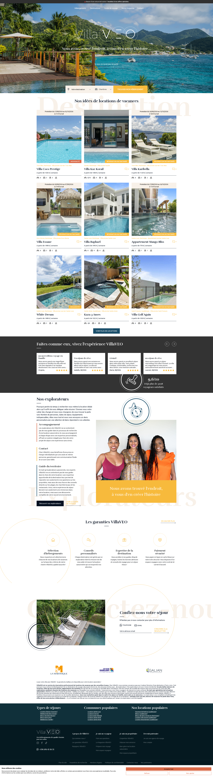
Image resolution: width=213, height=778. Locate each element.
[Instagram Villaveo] (38, 743)
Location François (93, 713)
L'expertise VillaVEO (127, 738)
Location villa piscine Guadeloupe (145, 717)
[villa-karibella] (154, 145)
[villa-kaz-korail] (106, 145)
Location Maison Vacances (48, 711)
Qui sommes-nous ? (79, 738)
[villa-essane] (59, 218)
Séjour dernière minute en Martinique (147, 715)
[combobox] (82, 89)
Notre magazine (128, 8)
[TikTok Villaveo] (46, 743)
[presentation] (167, 344)
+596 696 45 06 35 (46, 749)
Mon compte (147, 742)
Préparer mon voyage (103, 746)
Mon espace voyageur (103, 750)
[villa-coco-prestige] (59, 145)
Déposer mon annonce (127, 742)
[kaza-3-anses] (106, 290)
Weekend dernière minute (48, 713)
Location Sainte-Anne (94, 717)
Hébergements (80, 8)
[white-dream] (59, 290)
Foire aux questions (102, 738)
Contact (140, 8)
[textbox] (82, 89)
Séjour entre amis (45, 717)
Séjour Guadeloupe (141, 713)
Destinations (95, 8)
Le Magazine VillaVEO (103, 742)
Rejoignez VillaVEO (79, 746)
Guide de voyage (111, 8)
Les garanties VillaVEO (80, 742)
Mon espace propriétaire (128, 753)
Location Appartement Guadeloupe (146, 719)
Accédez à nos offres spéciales (118, 1)
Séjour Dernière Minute (47, 715)
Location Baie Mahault (95, 715)
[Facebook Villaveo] (42, 743)
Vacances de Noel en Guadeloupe (145, 711)
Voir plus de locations (106, 331)
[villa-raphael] (106, 218)
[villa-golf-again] (154, 290)
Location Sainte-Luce (94, 711)
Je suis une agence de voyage (153, 738)
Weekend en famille (46, 719)
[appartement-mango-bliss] (154, 218)
